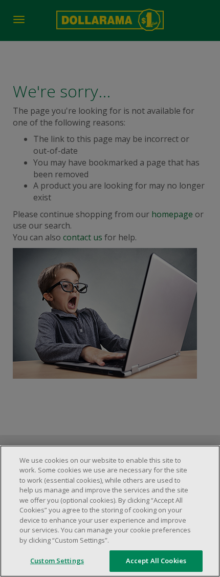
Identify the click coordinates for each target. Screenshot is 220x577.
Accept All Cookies (156, 560)
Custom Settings (57, 560)
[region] (110, 511)
